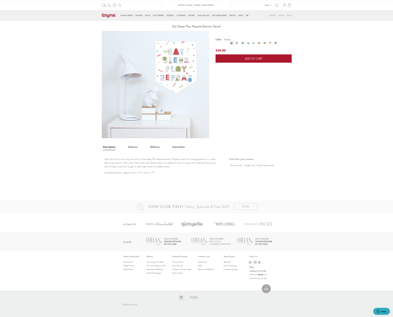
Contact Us (202, 262)
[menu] (196, 15)
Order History (128, 265)
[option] (231, 43)
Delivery (155, 146)
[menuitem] (127, 15)
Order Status (128, 269)
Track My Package (154, 273)
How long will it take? (155, 262)
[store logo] (109, 15)
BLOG (289, 15)
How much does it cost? (156, 265)
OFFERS (272, 15)
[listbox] (254, 43)
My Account (128, 262)
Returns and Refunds (206, 269)
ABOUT (281, 15)
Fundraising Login (231, 269)
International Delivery (155, 269)
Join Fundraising (230, 265)
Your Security (177, 265)
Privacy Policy (177, 262)
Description (109, 146)
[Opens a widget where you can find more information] (381, 311)
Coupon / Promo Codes (181, 269)
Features (133, 146)
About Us (227, 262)
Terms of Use (177, 273)
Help (200, 265)
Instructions (178, 146)
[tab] (109, 146)
